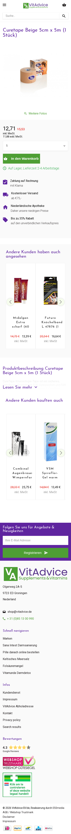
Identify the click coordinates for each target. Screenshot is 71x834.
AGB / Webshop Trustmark (18, 812)
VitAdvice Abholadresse (18, 706)
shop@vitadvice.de (19, 611)
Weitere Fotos (38, 113)
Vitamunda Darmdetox (17, 673)
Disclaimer (9, 816)
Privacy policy (12, 720)
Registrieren (33, 553)
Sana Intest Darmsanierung (20, 645)
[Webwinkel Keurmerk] (35, 761)
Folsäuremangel (13, 666)
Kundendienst (11, 692)
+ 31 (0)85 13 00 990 (20, 618)
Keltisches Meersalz (16, 659)
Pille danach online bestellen (21, 652)
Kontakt (7, 713)
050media (58, 807)
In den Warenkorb (24, 158)
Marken (7, 638)
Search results (12, 727)
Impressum (10, 699)
